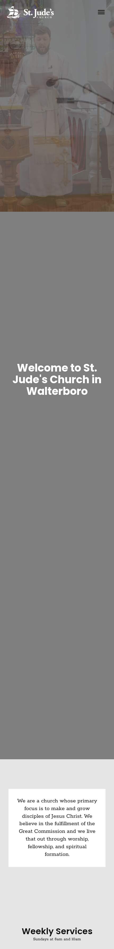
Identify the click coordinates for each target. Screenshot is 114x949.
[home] (29, 12)
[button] (101, 12)
